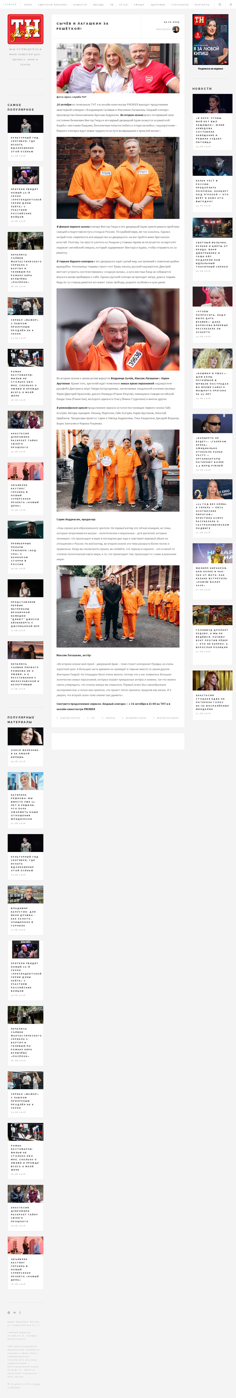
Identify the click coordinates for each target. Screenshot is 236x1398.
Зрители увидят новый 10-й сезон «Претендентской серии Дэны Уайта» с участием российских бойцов (26, 203)
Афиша (139, 5)
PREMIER (110, 718)
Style (123, 5)
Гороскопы (180, 5)
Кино (28, 5)
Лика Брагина (163, 29)
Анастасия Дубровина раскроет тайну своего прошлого (24, 440)
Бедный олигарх (70, 718)
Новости (80, 5)
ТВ (112, 5)
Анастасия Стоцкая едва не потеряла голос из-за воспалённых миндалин (212, 702)
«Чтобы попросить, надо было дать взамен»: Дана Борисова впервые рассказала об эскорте (212, 321)
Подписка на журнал (210, 68)
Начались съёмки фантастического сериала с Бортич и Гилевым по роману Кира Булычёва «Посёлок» (26, 268)
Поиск (220, 4)
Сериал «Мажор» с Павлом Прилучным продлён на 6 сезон (25, 327)
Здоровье (158, 5)
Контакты (202, 5)
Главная (10, 4)
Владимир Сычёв (136, 718)
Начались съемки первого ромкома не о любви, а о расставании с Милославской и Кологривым (25, 674)
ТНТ (93, 718)
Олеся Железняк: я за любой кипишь (25, 753)
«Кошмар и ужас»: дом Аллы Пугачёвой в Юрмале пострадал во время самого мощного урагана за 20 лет (212, 383)
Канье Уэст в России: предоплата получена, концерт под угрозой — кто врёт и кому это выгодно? (212, 191)
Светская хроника (52, 5)
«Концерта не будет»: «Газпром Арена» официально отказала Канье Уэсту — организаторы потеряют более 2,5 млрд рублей (211, 452)
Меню (231, 4)
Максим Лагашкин (168, 718)
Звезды (98, 5)
